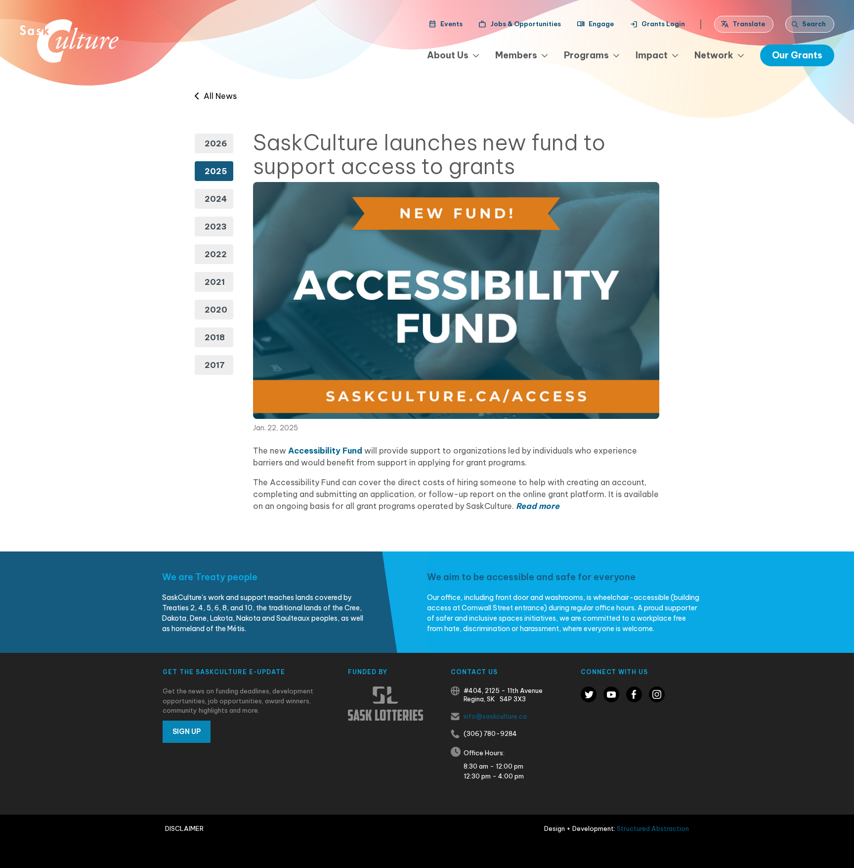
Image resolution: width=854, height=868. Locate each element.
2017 (215, 365)
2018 (215, 337)
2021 (215, 282)
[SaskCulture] (69, 41)
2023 (216, 226)
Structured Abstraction (653, 828)
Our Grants (797, 55)
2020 (216, 310)
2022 (216, 254)
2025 (216, 171)
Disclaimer (184, 828)
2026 (216, 143)
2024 (216, 199)
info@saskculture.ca (495, 716)
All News (218, 96)
